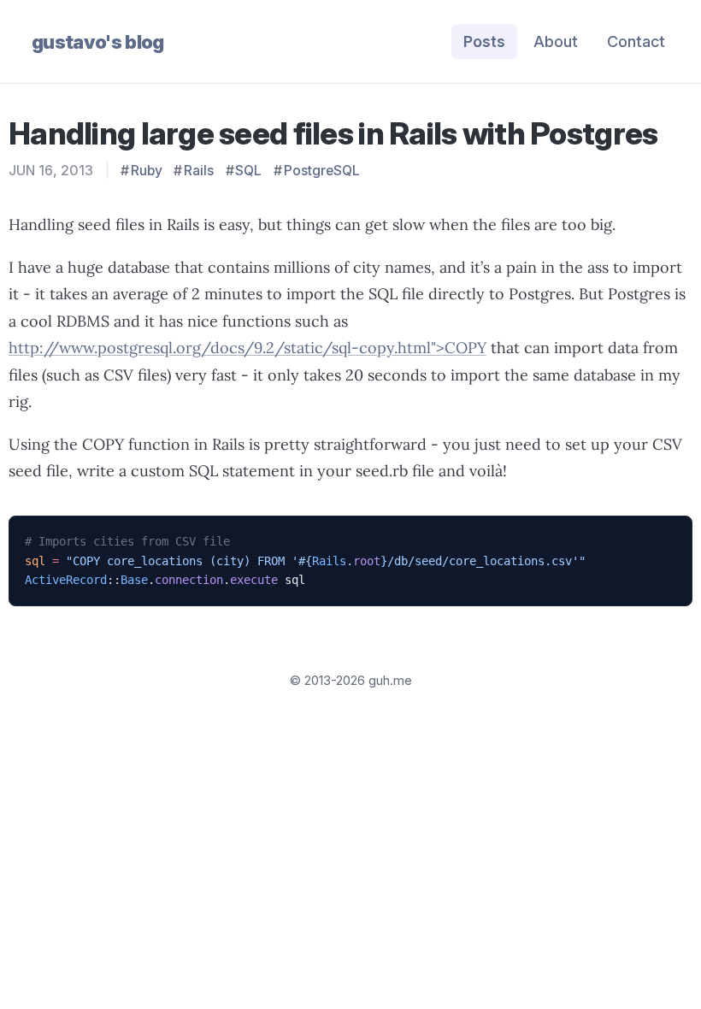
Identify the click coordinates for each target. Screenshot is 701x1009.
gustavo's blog (98, 41)
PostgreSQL (322, 170)
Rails (199, 170)
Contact (636, 41)
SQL (248, 170)
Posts (484, 41)
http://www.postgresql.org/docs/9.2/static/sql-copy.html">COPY (247, 347)
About (555, 41)
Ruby (146, 170)
